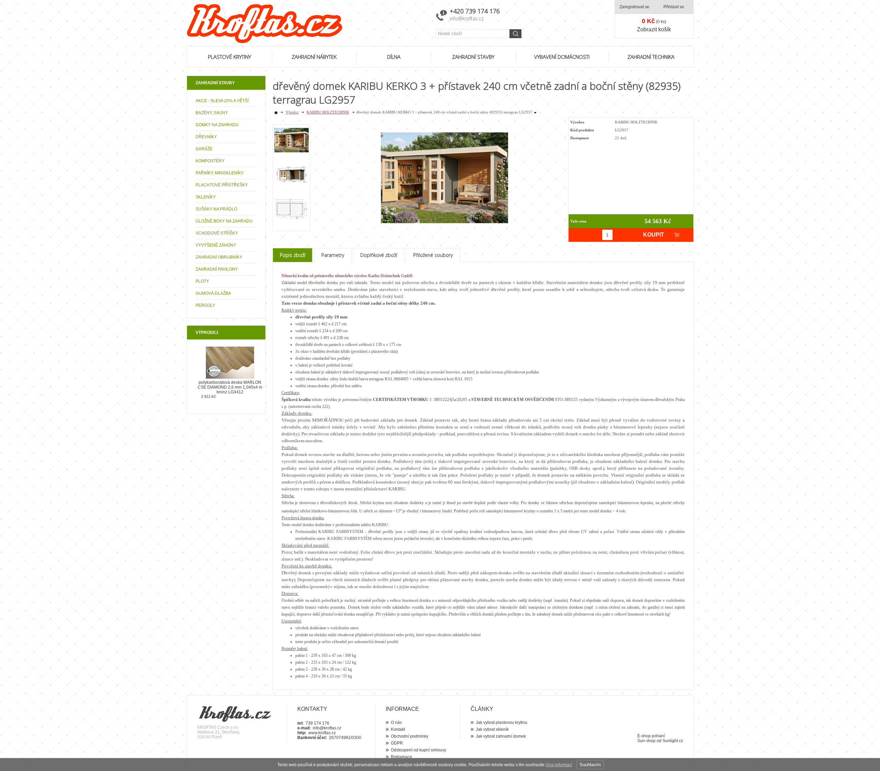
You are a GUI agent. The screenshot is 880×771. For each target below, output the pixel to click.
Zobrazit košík (654, 29)
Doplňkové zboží (378, 255)
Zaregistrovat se (634, 6)
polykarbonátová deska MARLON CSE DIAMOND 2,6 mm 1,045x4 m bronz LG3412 (230, 387)
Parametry (332, 255)
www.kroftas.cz (322, 732)
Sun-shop (646, 740)
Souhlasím (590, 764)
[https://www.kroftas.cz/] (307, 23)
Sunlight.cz (672, 740)
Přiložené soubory (433, 255)
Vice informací (559, 764)
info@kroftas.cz (467, 18)
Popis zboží (292, 255)
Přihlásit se (673, 6)
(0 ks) (654, 21)
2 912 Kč (208, 396)
